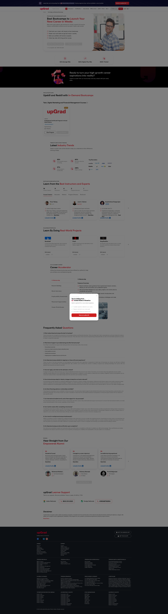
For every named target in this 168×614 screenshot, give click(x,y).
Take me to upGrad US (84, 315)
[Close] (97, 295)
